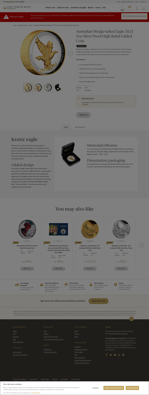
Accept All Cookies (132, 388)
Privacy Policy (36, 393)
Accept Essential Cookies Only (114, 388)
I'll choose (95, 388)
